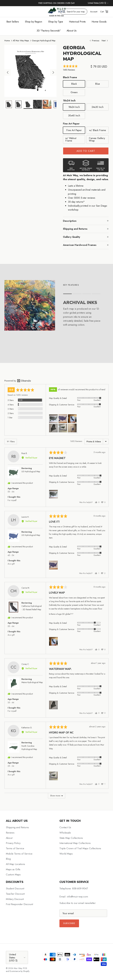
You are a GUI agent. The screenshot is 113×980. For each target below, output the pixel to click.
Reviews (10, 832)
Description (69, 221)
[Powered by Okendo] (17, 380)
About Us (72, 30)
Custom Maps (13, 874)
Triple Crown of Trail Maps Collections (80, 848)
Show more (55, 795)
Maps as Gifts (13, 869)
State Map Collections (71, 838)
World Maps (66, 853)
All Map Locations (15, 864)
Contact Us (65, 827)
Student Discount (15, 888)
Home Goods (99, 21)
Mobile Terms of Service (19, 853)
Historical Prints (77, 21)
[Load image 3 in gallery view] (30, 71)
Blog (8, 859)
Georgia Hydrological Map (43, 40)
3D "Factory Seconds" (49, 30)
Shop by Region (33, 21)
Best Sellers (12, 21)
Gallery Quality (71, 237)
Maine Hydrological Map (32, 682)
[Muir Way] (56, 11)
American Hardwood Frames (79, 245)
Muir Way (18, 968)
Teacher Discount (15, 894)
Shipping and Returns (75, 229)
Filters (12, 441)
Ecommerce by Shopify (19, 971)
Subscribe (69, 923)
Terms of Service (15, 848)
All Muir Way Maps (21, 40)
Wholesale (65, 832)
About (9, 838)
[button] (76, 68)
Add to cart (86, 151)
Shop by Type (55, 21)
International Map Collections (75, 843)
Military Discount (15, 899)
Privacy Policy (13, 843)
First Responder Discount (19, 904)
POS (25, 968)
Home (7, 40)
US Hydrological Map (30, 471)
